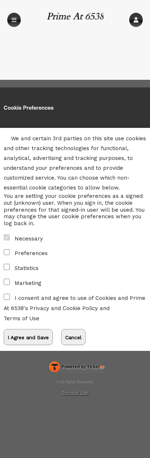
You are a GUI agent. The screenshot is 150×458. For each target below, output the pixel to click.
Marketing (28, 283)
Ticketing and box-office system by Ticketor (77, 368)
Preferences (31, 253)
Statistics (27, 268)
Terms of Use (21, 318)
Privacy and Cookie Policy (64, 308)
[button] (136, 20)
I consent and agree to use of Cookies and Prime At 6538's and (74, 308)
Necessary (29, 238)
